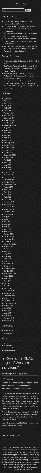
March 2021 (8, 259)
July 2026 (7, 101)
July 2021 (7, 249)
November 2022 (9, 209)
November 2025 (9, 120)
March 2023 (8, 199)
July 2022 (7, 219)
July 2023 (7, 190)
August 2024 (8, 157)
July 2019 (7, 308)
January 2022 (9, 234)
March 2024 (8, 170)
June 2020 (7, 281)
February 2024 (9, 172)
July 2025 (7, 130)
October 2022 (9, 212)
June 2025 (7, 133)
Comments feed (9, 348)
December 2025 (9, 118)
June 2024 (7, 162)
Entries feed (8, 345)
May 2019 (7, 313)
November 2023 (9, 180)
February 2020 (9, 291)
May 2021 (7, 254)
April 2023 (7, 197)
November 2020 (9, 269)
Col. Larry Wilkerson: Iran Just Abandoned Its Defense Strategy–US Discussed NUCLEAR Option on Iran (20, 41)
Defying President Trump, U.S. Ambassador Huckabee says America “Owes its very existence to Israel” (21, 75)
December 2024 (9, 147)
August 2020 (8, 276)
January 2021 (9, 264)
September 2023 (10, 185)
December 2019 (9, 296)
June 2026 (7, 103)
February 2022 (9, 231)
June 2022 (7, 222)
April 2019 (7, 315)
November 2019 (9, 298)
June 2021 (7, 251)
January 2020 (9, 293)
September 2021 (10, 244)
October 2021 (9, 241)
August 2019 (8, 306)
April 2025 (7, 138)
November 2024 (9, 150)
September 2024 (10, 155)
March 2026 (8, 111)
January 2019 (9, 320)
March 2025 (8, 140)
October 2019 (9, 301)
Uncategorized (9, 333)
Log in (6, 343)
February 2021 (9, 261)
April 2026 (7, 108)
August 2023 (8, 187)
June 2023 (7, 192)
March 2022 (8, 229)
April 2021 (7, 256)
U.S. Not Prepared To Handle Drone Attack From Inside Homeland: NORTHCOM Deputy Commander (21, 28)
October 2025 (9, 123)
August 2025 (8, 128)
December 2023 (9, 177)
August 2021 (8, 246)
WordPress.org (9, 350)
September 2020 (10, 273)
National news (9, 330)
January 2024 (9, 175)
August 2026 (8, 98)
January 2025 (9, 145)
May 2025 (7, 135)
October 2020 (9, 271)
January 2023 (9, 204)
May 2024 (7, 165)
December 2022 (9, 207)
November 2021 (9, 239)
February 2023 (9, 202)
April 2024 (7, 167)
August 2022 (8, 217)
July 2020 (7, 278)
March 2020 (8, 288)
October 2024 (9, 152)
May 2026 (7, 106)
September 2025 (10, 125)
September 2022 (10, 214)
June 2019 (7, 310)
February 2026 (9, 113)
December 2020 (9, 266)
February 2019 (9, 318)
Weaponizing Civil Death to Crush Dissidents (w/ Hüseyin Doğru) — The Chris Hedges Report (20, 68)
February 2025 (9, 143)
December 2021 (9, 236)
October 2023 (9, 182)
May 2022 (7, 224)
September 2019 (10, 303)
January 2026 (9, 115)
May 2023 (7, 194)
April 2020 (7, 286)
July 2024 (7, 160)
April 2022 (7, 227)
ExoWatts (7, 66)
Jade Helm (8, 86)
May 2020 (7, 283)
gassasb (25, 374)
